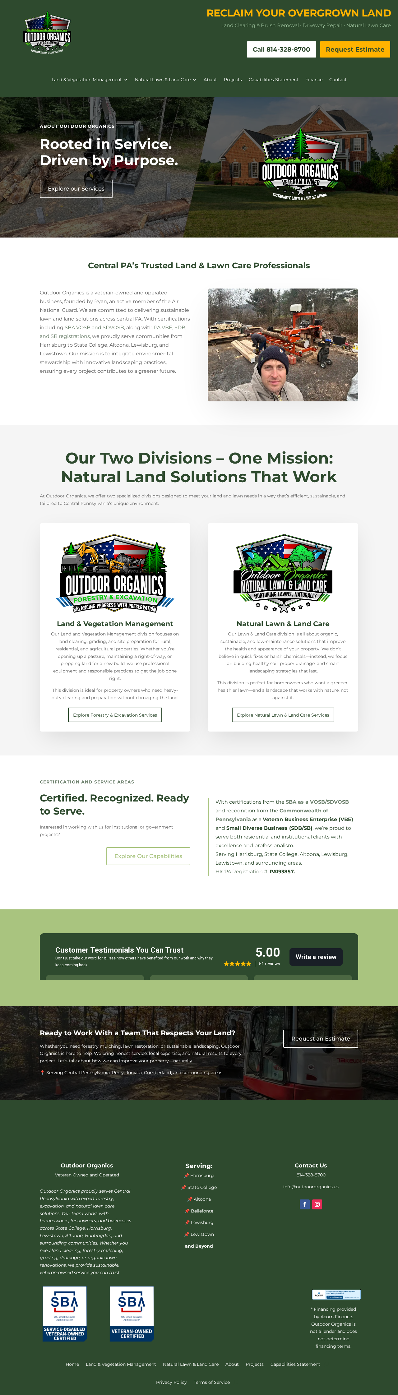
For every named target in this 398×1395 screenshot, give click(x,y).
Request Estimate (355, 49)
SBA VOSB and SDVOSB (94, 327)
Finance (313, 79)
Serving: (199, 1166)
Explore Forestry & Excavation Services (115, 715)
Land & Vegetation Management (87, 79)
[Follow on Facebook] (305, 1204)
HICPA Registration (239, 872)
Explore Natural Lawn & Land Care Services (283, 715)
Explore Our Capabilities (148, 856)
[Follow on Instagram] (317, 1204)
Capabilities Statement (273, 79)
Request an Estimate (320, 1038)
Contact (338, 79)
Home (72, 1363)
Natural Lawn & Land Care (163, 79)
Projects (233, 79)
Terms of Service (212, 1381)
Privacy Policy (171, 1381)
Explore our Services (76, 188)
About (210, 79)
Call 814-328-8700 (281, 49)
